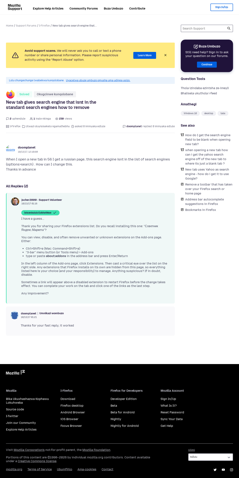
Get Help (167, 426)
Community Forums (83, 8)
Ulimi (191, 450)
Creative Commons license (37, 461)
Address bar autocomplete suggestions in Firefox (204, 202)
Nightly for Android (125, 426)
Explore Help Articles (48, 8)
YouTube (223, 469)
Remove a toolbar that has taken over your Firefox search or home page (208, 189)
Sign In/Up (221, 7)
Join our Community (21, 423)
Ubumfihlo (64, 469)
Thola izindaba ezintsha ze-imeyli (205, 88)
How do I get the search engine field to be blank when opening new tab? (207, 139)
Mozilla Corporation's (29, 450)
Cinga (229, 28)
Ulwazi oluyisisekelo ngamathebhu (48, 126)
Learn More (145, 55)
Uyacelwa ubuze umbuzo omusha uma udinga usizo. (98, 80)
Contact (107, 469)
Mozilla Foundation (96, 450)
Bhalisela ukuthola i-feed (199, 93)
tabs (223, 113)
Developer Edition (124, 399)
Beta (114, 405)
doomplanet (26, 147)
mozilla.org (14, 469)
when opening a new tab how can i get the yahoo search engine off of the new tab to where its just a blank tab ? (206, 156)
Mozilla (15, 373)
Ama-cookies (86, 469)
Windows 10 (190, 113)
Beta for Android (123, 412)
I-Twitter (12, 416)
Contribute (137, 8)
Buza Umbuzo (113, 8)
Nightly (116, 419)
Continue (206, 64)
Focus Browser (71, 426)
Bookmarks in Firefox (200, 210)
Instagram (231, 469)
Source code (15, 409)
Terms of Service (39, 469)
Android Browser (72, 412)
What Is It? (169, 405)
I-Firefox (44, 25)
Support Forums (26, 25)
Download (67, 399)
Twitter (215, 469)
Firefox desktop (71, 405)
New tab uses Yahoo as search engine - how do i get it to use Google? (207, 174)
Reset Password (172, 412)
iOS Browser (69, 419)
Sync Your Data (172, 419)
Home (9, 25)
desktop (208, 113)
